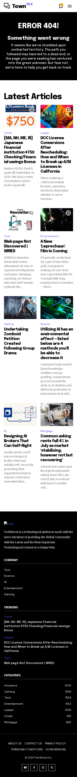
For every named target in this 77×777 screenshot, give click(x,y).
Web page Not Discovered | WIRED (17, 246)
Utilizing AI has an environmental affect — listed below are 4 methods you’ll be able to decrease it (56, 343)
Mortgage (46, 431)
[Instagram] (42, 767)
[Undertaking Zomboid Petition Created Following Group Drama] (20, 307)
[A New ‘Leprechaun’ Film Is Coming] (56, 219)
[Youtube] (25, 767)
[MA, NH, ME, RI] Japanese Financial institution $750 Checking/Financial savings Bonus (37, 626)
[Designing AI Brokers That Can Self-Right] (20, 414)
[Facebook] (34, 767)
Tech (7, 236)
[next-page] (70, 497)
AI (5, 431)
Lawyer (44, 133)
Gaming (9, 324)
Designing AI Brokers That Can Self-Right (18, 441)
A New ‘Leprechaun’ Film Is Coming (53, 246)
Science (45, 324)
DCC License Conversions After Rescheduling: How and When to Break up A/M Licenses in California (38, 647)
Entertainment (49, 236)
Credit (8, 133)
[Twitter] (51, 767)
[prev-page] (6, 497)
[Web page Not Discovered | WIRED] (20, 219)
